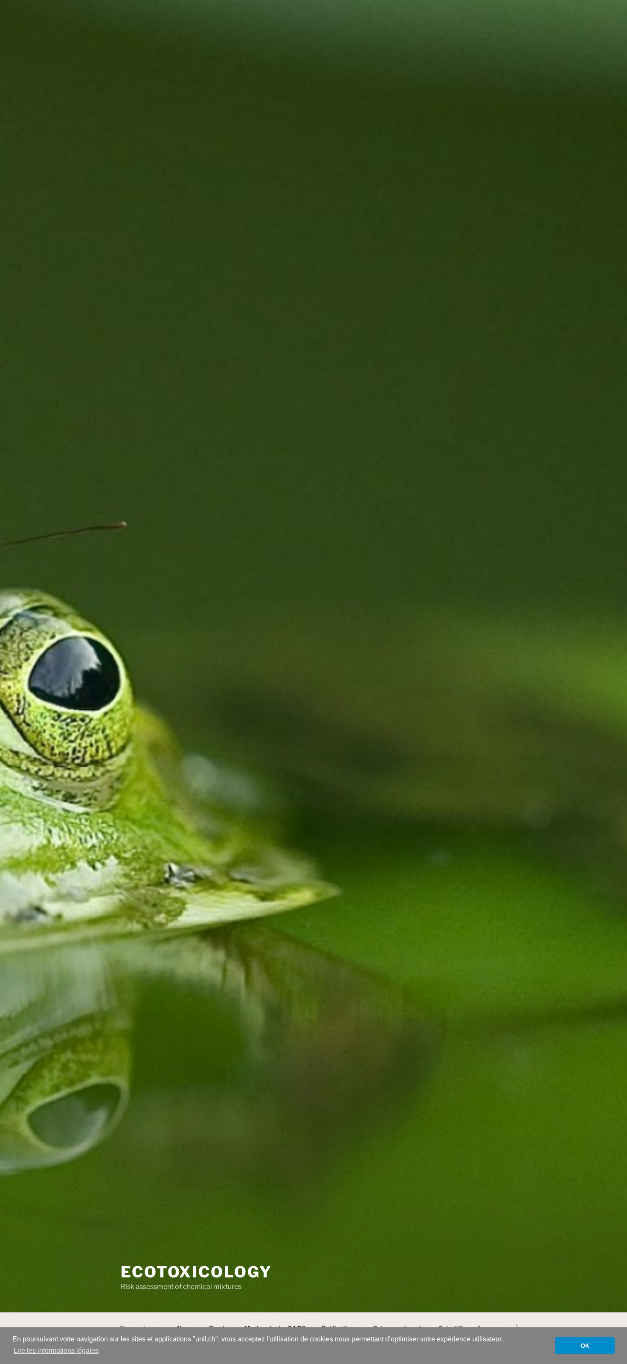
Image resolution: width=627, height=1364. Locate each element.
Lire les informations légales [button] (56, 1350)
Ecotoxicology (196, 1271)
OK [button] (585, 1345)
